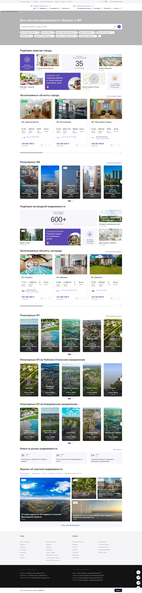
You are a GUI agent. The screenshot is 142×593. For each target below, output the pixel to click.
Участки (118, 8)
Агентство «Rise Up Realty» (103, 138)
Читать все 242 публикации (71, 525)
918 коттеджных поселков (113, 316)
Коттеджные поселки (85, 8)
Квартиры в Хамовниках (87, 32)
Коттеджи (98, 8)
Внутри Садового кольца (52, 560)
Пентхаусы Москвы (47, 32)
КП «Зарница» (62, 277)
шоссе (79, 573)
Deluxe (22, 555)
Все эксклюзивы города (114, 96)
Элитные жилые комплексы (105, 32)
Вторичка (48, 544)
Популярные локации (52, 555)
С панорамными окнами (52, 557)
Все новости (117, 449)
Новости (57, 1)
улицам (38, 573)
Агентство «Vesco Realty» (32, 291)
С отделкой (23, 549)
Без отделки (23, 552)
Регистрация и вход (117, 1)
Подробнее (40, 590)
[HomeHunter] (24, 7)
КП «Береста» (96, 277)
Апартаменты (55, 8)
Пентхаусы (66, 8)
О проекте (35, 1)
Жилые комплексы (25, 542)
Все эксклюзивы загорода (113, 251)
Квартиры (44, 8)
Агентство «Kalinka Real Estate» (69, 290)
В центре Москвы (50, 542)
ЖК (36, 8)
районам (29, 573)
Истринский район (103, 547)
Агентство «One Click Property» (69, 137)
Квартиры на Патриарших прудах (44, 36)
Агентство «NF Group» (101, 290)
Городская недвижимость (41, 6)
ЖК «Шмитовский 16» (30, 122)
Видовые (48, 547)
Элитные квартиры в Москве (30, 32)
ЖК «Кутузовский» (64, 122)
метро (34, 573)
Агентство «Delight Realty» (32, 137)
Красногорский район (104, 549)
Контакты (69, 1)
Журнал (63, 1)
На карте (22, 557)
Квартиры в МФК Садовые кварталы (66, 32)
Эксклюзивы (49, 549)
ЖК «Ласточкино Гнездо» (101, 122)
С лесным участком (104, 544)
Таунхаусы (108, 8)
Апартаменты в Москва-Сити (88, 36)
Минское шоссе (103, 552)
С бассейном (102, 542)
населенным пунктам (93, 573)
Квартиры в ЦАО (26, 36)
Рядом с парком (50, 552)
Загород (75, 536)
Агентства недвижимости (46, 1)
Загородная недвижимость (83, 6)
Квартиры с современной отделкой (67, 36)
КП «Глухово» (27, 277)
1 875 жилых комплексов (114, 163)
